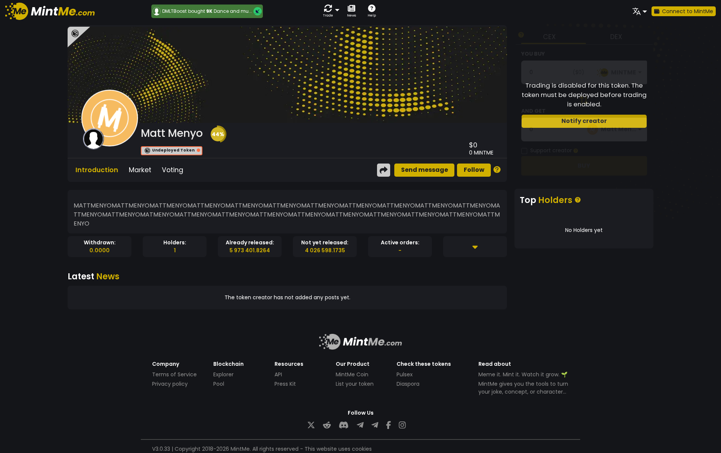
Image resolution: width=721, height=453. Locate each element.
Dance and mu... (233, 11)
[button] (329, 11)
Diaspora (408, 384)
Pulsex (405, 374)
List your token (355, 384)
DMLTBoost (174, 11)
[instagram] (402, 425)
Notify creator (584, 121)
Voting (172, 169)
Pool (218, 384)
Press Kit (285, 384)
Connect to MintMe (687, 11)
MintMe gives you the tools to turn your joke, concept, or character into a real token (523, 391)
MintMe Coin (352, 374)
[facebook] (388, 425)
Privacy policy (170, 384)
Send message (424, 169)
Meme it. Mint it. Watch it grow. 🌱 (522, 374)
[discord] (343, 425)
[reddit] (327, 425)
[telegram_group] (360, 425)
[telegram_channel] (374, 425)
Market (140, 169)
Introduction (96, 169)
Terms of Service (174, 374)
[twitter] (311, 425)
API (278, 374)
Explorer (223, 374)
